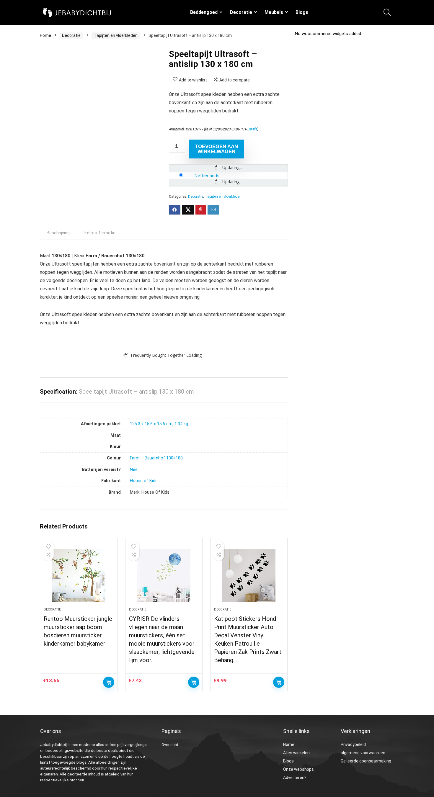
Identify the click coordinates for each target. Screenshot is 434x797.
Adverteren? (294, 777)
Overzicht (169, 744)
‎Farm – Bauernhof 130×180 (156, 458)
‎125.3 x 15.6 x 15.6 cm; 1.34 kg (159, 423)
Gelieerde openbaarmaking (366, 761)
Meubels (274, 12)
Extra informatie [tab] (99, 232)
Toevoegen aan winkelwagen (216, 149)
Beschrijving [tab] (58, 232)
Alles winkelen (296, 752)
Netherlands (206, 175)
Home (45, 35)
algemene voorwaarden (363, 752)
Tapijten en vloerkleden (116, 35)
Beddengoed (204, 12)
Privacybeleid (353, 744)
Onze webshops (298, 769)
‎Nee (134, 469)
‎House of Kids (144, 480)
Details (252, 129)
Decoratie (241, 12)
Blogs (302, 12)
